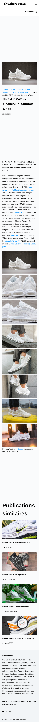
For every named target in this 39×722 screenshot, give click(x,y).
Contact (5, 701)
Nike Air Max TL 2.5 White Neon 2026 (16, 543)
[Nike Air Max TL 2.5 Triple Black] (19, 561)
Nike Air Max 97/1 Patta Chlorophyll (15, 606)
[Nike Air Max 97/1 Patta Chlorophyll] (19, 593)
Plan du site (31, 701)
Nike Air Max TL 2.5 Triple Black (14, 574)
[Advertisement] (19, 36)
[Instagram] (10, 711)
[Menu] (36, 4)
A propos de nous (17, 701)
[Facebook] (3, 711)
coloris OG (19, 213)
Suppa (20, 449)
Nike (14, 92)
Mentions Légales (9, 704)
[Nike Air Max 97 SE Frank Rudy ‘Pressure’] (19, 625)
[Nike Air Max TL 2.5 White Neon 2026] (19, 529)
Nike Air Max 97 (24, 92)
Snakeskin (14, 235)
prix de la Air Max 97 (12, 241)
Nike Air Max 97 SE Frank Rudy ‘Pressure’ (18, 638)
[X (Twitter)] (6, 711)
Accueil (5, 89)
